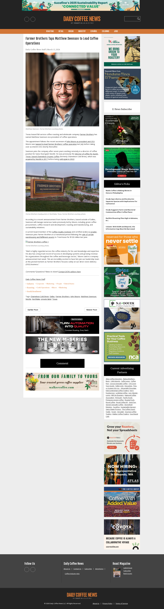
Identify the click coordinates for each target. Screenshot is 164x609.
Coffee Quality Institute (61, 232)
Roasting (50, 31)
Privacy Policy (107, 603)
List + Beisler (133, 393)
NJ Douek (118, 398)
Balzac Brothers (129, 379)
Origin (70, 31)
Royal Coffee (110, 402)
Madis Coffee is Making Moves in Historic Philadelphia (119, 191)
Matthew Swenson (88, 296)
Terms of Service (122, 603)
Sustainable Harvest (128, 407)
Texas (54, 299)
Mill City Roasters (117, 395)
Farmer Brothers (87, 134)
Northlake (36, 299)
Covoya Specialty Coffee (119, 383)
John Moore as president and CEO (81, 141)
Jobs (116, 31)
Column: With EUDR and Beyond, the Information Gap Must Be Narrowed (120, 228)
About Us (67, 569)
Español (93, 31)
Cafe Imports (115, 381)
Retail (61, 31)
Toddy (108, 412)
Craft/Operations (43, 287)
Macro (54, 287)
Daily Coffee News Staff (36, 49)
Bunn (108, 381)
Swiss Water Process (113, 409)
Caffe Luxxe (125, 381)
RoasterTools (129, 400)
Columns (105, 31)
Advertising (99, 569)
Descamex (128, 386)
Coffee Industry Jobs (72, 574)
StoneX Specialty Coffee (114, 405)
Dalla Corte (119, 386)
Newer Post (91, 309)
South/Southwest (34, 291)
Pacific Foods (127, 398)
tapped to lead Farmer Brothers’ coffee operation (56, 144)
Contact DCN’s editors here (69, 271)
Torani (113, 412)
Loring (108, 395)
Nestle (28, 299)
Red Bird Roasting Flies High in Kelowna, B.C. (122, 219)
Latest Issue (127, 568)
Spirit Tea (132, 402)
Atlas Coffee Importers (114, 379)
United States (69, 284)
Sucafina (116, 407)
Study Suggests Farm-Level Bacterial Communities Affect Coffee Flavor (120, 211)
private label (46, 299)
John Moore (75, 296)
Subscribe (88, 569)
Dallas (52, 296)
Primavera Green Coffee (115, 400)
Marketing (50, 284)
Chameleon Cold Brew (40, 296)
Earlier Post (33, 309)
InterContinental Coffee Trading (117, 390)
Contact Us (77, 569)
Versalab (120, 412)
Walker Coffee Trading (120, 414)
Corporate (40, 284)
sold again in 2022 (66, 159)
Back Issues (127, 573)
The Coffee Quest (128, 409)
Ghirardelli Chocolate (128, 388)
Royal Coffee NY (122, 402)
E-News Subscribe (122, 109)
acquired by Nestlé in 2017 (37, 159)
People (59, 284)
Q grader (93, 232)
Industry (82, 31)
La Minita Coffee (122, 393)
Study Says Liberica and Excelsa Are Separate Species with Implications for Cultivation (121, 201)
